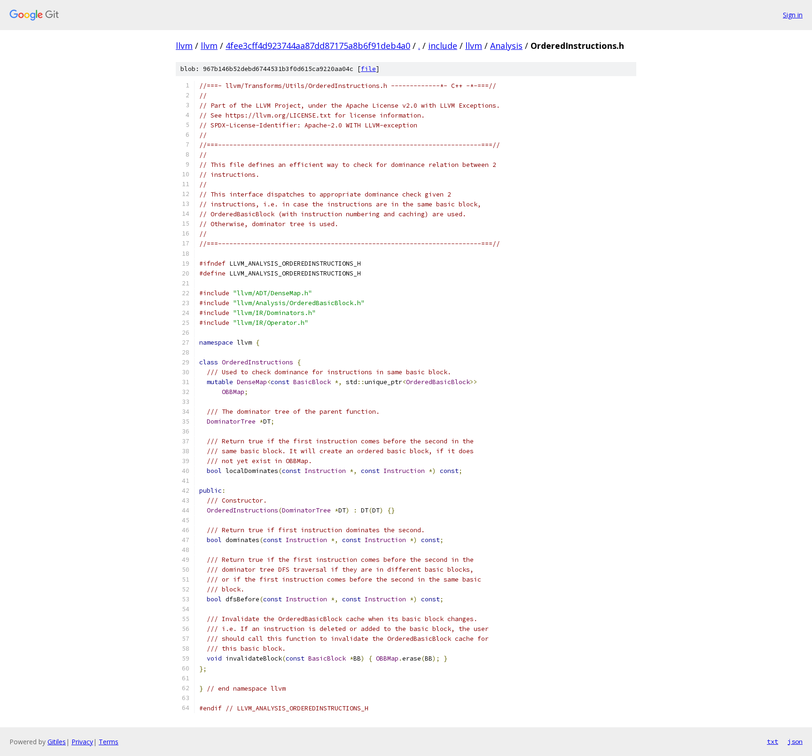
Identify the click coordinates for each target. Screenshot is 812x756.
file (368, 69)
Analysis (506, 45)
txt (772, 741)
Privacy (82, 741)
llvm (184, 45)
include (442, 45)
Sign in (793, 14)
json (795, 741)
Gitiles (56, 741)
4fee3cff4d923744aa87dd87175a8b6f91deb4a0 (318, 45)
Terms (108, 741)
